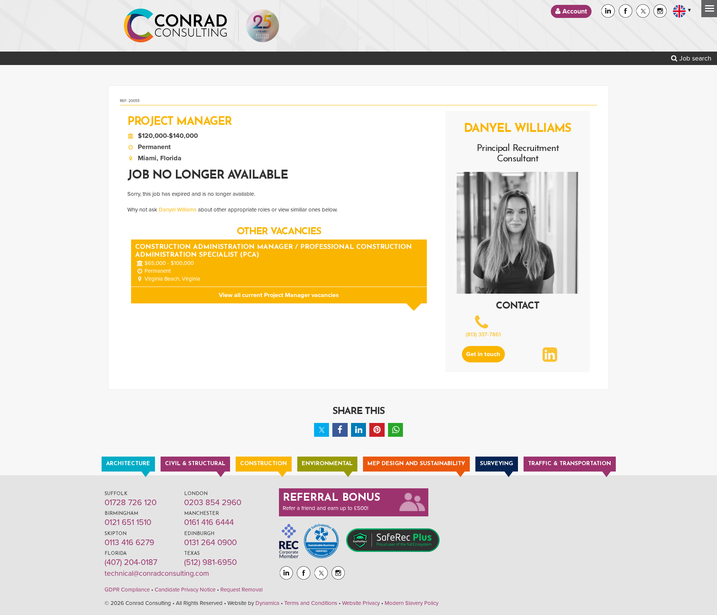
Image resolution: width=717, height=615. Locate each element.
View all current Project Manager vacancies (279, 295)
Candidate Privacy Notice (185, 589)
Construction (263, 464)
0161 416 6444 (209, 522)
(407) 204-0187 (131, 562)
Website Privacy (361, 603)
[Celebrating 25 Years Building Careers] (262, 26)
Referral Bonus (332, 498)
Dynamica (267, 603)
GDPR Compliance (127, 589)
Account (574, 11)
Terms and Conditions (310, 603)
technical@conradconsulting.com (157, 573)
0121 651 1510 (128, 522)
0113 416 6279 (129, 542)
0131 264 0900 (210, 542)
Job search (694, 58)
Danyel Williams (177, 209)
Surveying (496, 464)
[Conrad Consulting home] (176, 26)
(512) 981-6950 (210, 562)
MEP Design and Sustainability (416, 464)
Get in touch (483, 354)
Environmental (327, 464)
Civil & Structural (195, 464)
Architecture (128, 464)
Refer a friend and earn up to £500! (325, 508)
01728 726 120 (130, 502)
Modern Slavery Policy (411, 603)
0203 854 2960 (212, 502)
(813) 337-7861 (483, 334)
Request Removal (241, 589)
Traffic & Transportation (569, 464)
